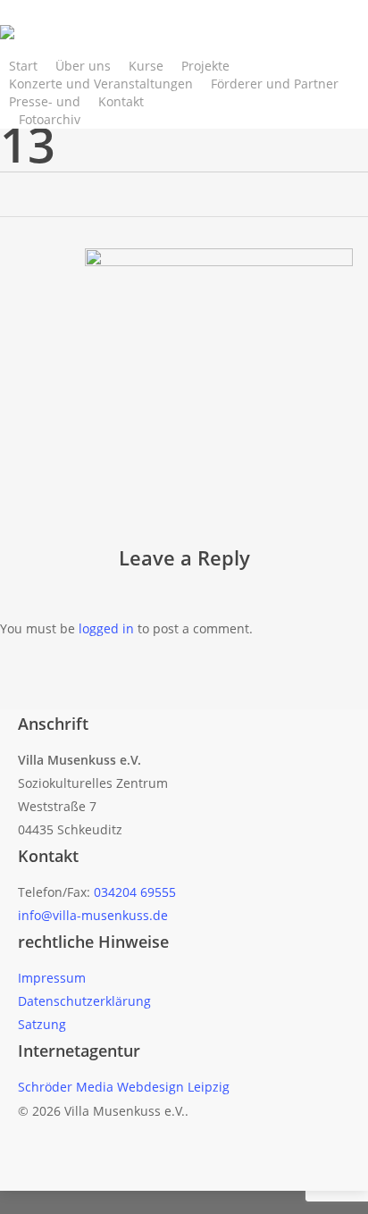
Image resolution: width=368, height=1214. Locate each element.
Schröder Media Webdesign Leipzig (124, 1086)
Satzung (42, 1024)
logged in (106, 628)
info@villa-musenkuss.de (93, 915)
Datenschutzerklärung (84, 1000)
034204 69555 (135, 891)
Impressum (52, 977)
